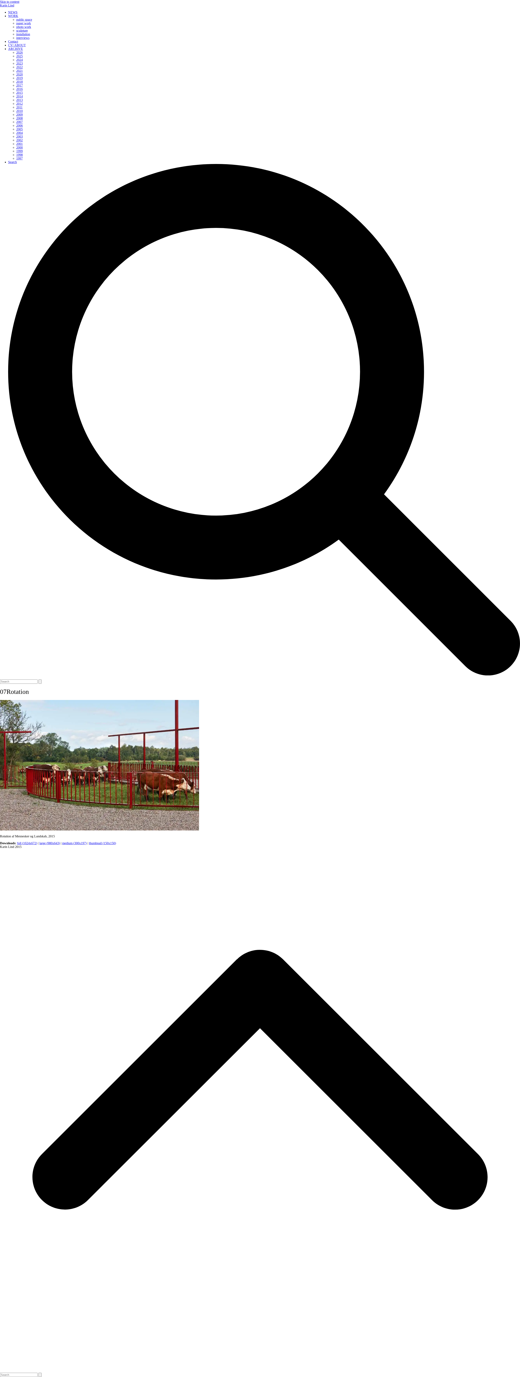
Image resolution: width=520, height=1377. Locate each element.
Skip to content (9, 1)
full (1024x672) (27, 843)
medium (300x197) (74, 843)
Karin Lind (7, 5)
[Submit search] (40, 681)
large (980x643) (49, 843)
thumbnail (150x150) (102, 843)
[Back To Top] (260, 1371)
